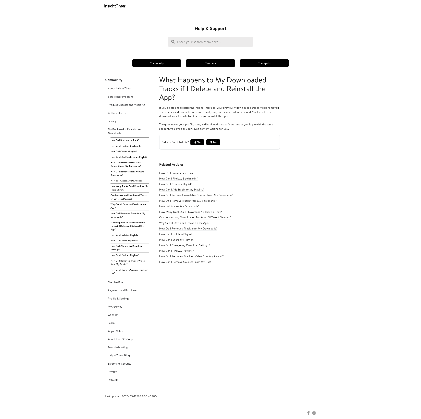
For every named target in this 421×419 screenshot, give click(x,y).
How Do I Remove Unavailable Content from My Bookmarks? (126, 164)
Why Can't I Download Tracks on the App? (128, 206)
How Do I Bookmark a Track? (125, 140)
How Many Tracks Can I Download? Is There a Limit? (129, 188)
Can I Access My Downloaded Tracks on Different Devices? (129, 197)
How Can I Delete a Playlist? (124, 235)
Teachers (210, 63)
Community (157, 63)
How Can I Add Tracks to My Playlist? (129, 157)
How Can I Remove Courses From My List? (129, 271)
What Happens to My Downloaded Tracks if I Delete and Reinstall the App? (128, 226)
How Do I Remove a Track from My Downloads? (128, 215)
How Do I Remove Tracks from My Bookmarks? (127, 173)
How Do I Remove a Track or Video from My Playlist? (128, 262)
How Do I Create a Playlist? (124, 151)
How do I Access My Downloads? (127, 180)
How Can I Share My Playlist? (125, 240)
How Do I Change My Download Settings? (127, 247)
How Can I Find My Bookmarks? (127, 145)
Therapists (264, 63)
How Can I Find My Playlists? (125, 255)
